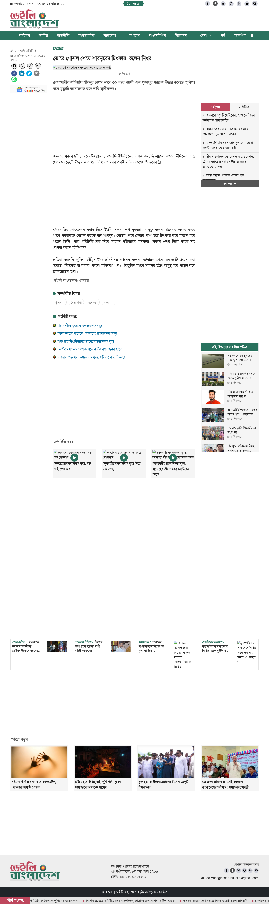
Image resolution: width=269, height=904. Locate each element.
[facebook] (14, 73)
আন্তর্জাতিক (86, 35)
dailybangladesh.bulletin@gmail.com (232, 878)
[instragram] (231, 3)
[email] (36, 73)
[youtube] (256, 870)
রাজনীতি (63, 35)
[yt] (246, 3)
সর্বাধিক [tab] (244, 107)
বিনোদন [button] (181, 35)
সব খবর (228, 183)
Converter (133, 3)
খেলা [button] (204, 35)
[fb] (207, 3)
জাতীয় (43, 35)
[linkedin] (239, 3)
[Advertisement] (28, 156)
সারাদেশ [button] (110, 35)
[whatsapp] (14, 79)
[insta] (244, 870)
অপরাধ (134, 35)
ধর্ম (223, 35)
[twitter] (223, 3)
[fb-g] (215, 3)
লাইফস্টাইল (157, 35)
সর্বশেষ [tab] (215, 107)
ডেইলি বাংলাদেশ (126, 892)
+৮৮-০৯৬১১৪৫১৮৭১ (132, 876)
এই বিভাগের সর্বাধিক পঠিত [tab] (229, 347)
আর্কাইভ (240, 35)
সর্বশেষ (24, 35)
